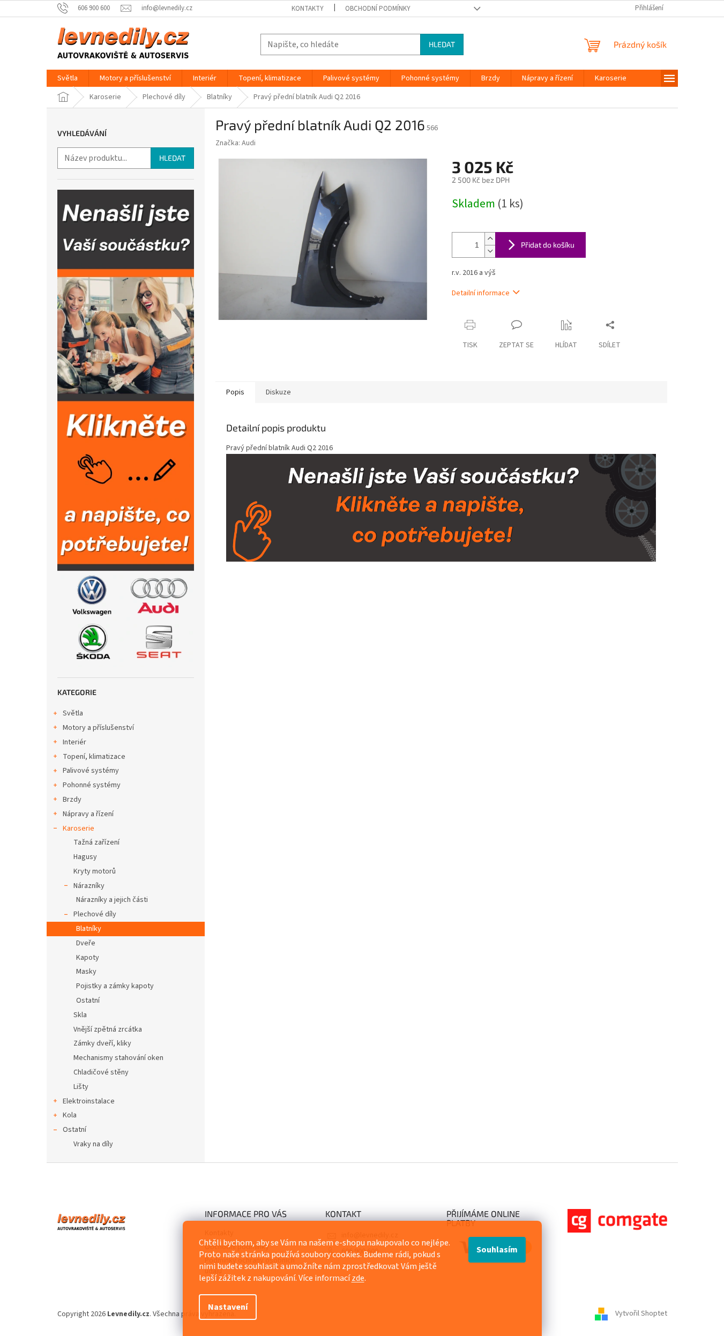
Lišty (80, 1086)
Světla (73, 713)
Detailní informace (481, 293)
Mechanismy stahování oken (118, 1058)
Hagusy (85, 857)
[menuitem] (67, 78)
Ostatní (88, 1000)
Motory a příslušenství (98, 727)
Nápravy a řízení (88, 814)
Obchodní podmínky (377, 8)
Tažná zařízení (96, 842)
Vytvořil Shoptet (641, 1314)
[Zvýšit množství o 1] (489, 239)
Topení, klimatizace (94, 756)
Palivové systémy (91, 770)
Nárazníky (89, 885)
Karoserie (78, 828)
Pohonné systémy (92, 785)
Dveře (85, 943)
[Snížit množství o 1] (489, 251)
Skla (80, 1015)
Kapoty (87, 957)
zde (358, 1278)
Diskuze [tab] (278, 392)
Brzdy (72, 799)
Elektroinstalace (89, 1101)
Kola (70, 1115)
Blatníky (88, 928)
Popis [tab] (235, 392)
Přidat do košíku (547, 244)
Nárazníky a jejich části (112, 899)
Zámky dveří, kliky (102, 1043)
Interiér (74, 742)
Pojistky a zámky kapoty (115, 986)
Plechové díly (94, 914)
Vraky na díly (93, 1144)
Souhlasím (497, 1250)
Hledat (442, 44)
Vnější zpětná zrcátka (107, 1029)
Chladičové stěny (101, 1072)
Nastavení (228, 1307)
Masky (86, 971)
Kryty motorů (94, 871)
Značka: (235, 143)
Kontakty (308, 8)
